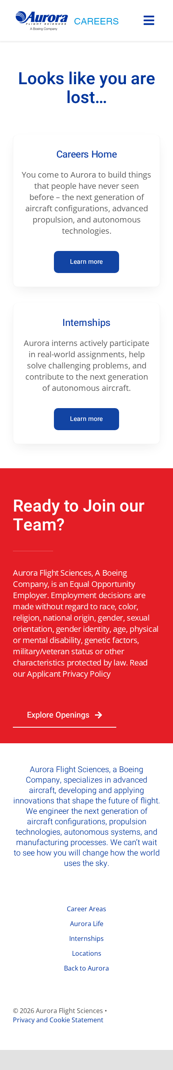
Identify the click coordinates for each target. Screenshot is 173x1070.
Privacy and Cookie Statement (58, 1019)
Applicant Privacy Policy (68, 673)
